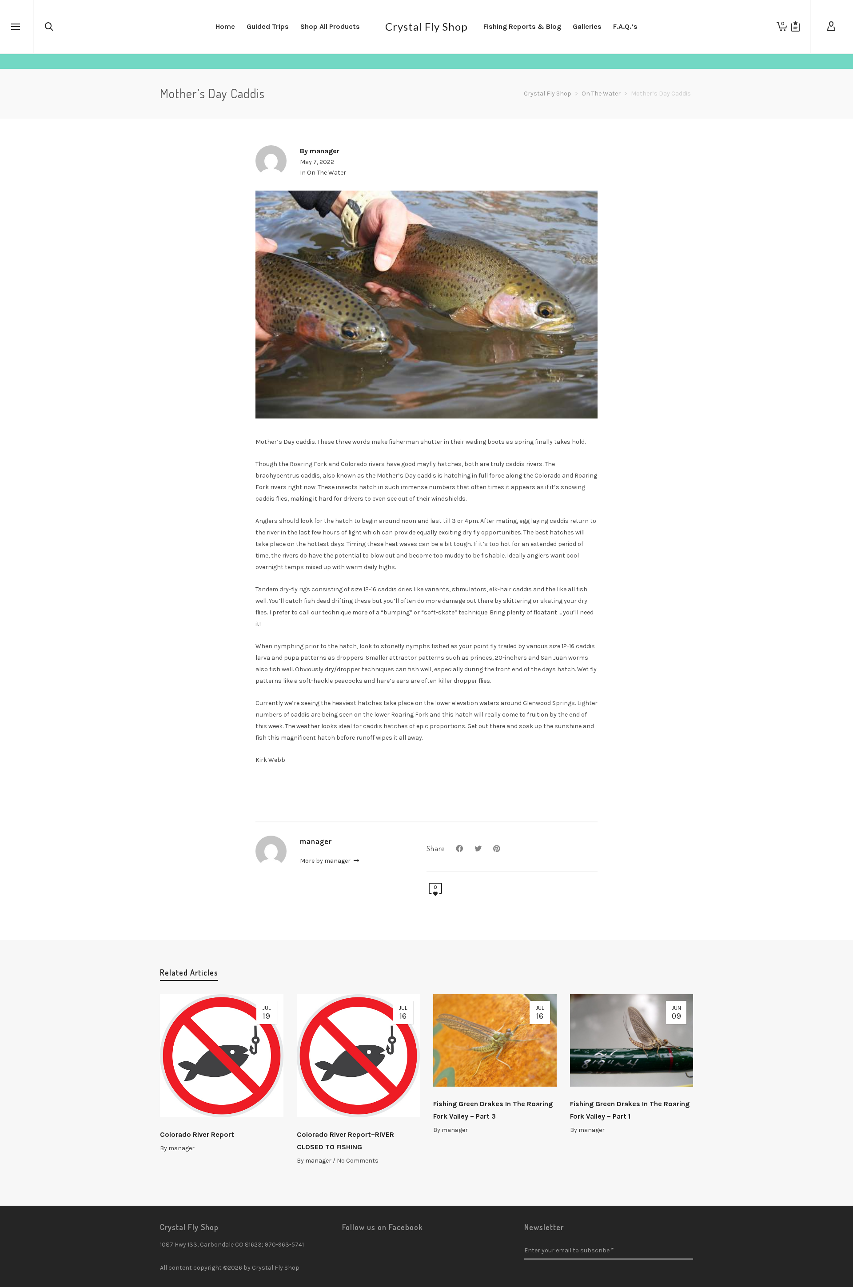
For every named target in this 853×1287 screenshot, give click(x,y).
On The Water (326, 172)
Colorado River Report (197, 1134)
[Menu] (15, 27)
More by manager (326, 861)
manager (181, 1148)
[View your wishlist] (795, 26)
